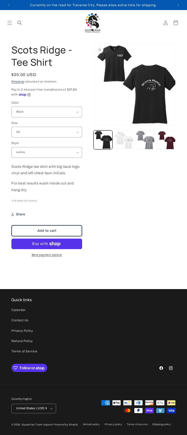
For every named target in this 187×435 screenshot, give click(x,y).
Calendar (18, 310)
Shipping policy (161, 424)
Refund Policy (22, 341)
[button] (10, 23)
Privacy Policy (22, 330)
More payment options (47, 254)
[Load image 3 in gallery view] (145, 139)
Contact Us (20, 320)
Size (14, 123)
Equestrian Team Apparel (37, 424)
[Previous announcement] (9, 5)
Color (15, 102)
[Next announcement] (178, 5)
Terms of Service (24, 351)
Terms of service (137, 424)
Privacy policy (113, 424)
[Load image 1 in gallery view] (103, 139)
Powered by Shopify (66, 424)
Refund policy (91, 424)
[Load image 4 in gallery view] (166, 139)
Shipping (17, 81)
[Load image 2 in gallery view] (124, 139)
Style (15, 143)
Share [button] (20, 214)
